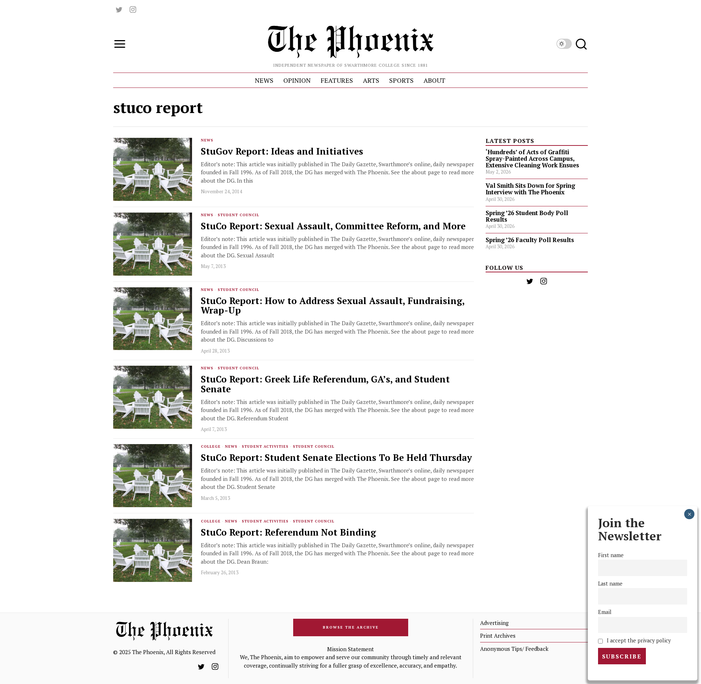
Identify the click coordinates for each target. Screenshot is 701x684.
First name (611, 555)
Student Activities (265, 446)
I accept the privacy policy (638, 640)
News (207, 140)
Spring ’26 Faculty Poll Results (530, 240)
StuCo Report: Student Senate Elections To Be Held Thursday (336, 458)
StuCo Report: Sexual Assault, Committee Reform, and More (333, 226)
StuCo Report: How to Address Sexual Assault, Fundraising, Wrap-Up (332, 306)
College (211, 446)
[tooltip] (119, 9)
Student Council (238, 215)
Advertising (494, 622)
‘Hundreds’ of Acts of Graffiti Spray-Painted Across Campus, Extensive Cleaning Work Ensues (532, 158)
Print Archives (498, 635)
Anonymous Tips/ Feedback (514, 648)
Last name (610, 583)
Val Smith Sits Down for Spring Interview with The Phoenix (530, 188)
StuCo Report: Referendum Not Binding (288, 532)
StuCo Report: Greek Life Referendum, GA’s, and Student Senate (325, 384)
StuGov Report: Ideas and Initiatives (282, 151)
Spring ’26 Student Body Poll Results (527, 216)
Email (605, 612)
